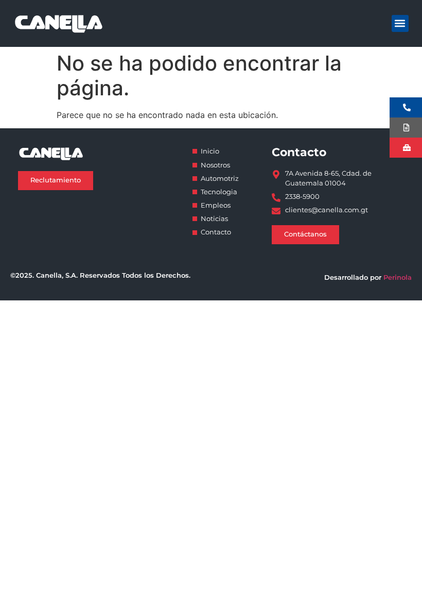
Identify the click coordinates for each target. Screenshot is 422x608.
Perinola (397, 277)
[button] (400, 23)
